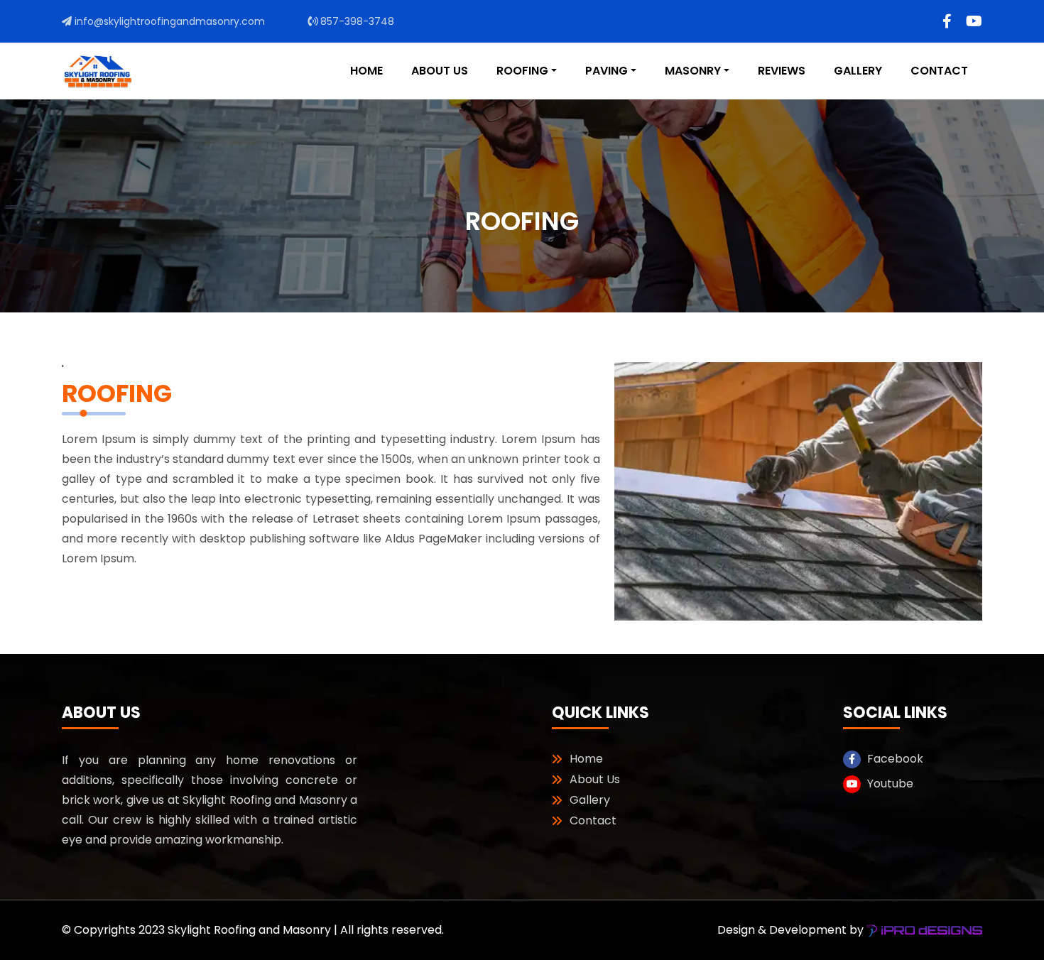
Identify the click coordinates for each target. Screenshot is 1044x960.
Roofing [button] (522, 70)
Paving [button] (606, 70)
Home (366, 70)
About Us (439, 70)
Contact (939, 70)
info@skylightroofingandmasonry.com (168, 21)
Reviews (781, 70)
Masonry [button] (693, 70)
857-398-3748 (355, 21)
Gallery (858, 70)
